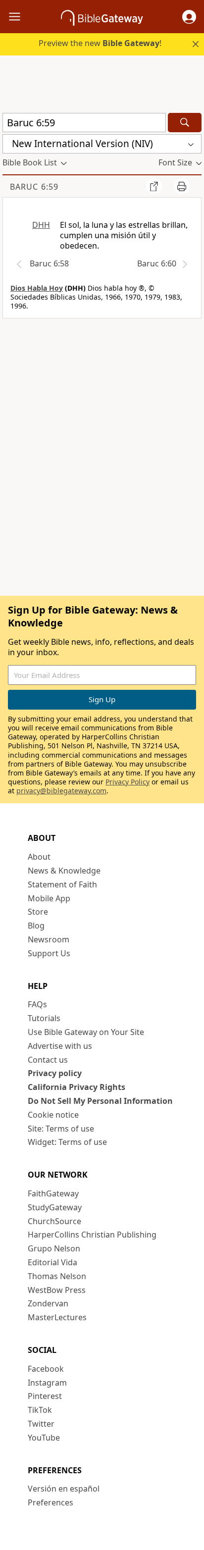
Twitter (41, 1423)
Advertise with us (60, 1045)
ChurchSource (54, 1221)
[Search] (185, 122)
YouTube (44, 1437)
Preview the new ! (100, 43)
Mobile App (49, 898)
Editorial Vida (52, 1262)
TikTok (40, 1409)
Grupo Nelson (54, 1248)
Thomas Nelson (57, 1276)
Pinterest (45, 1396)
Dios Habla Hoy (36, 288)
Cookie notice (53, 1114)
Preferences (50, 1502)
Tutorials (44, 1018)
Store (38, 911)
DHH (41, 224)
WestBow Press (57, 1290)
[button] (189, 17)
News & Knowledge (64, 870)
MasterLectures (57, 1317)
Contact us (48, 1059)
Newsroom (48, 939)
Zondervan (48, 1303)
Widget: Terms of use (67, 1142)
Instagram (47, 1382)
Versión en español (64, 1488)
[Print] (182, 186)
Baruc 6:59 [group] (34, 186)
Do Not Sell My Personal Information (100, 1100)
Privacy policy (55, 1073)
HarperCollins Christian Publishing (92, 1234)
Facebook (46, 1368)
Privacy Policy (127, 781)
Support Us (49, 953)
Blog (36, 925)
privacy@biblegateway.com (61, 790)
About (39, 856)
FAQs (37, 1004)
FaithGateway (53, 1193)
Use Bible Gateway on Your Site (86, 1032)
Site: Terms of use (61, 1128)
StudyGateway (55, 1207)
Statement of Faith (62, 884)
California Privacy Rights (76, 1087)
